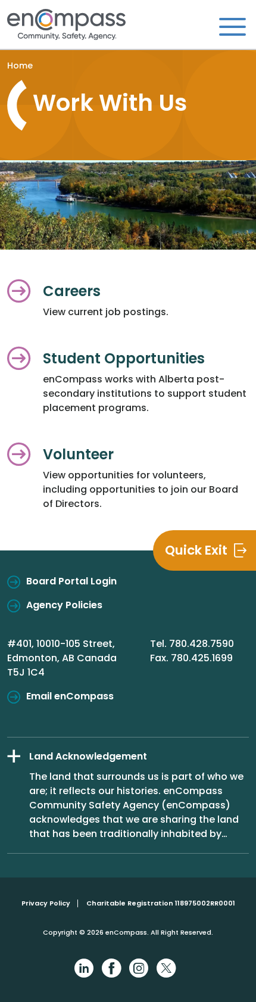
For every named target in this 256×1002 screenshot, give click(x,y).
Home (20, 65)
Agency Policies (64, 605)
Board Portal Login (71, 581)
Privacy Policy (45, 903)
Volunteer (78, 454)
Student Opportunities (124, 358)
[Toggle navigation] (232, 26)
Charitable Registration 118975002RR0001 (160, 903)
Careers (72, 291)
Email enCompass (70, 696)
